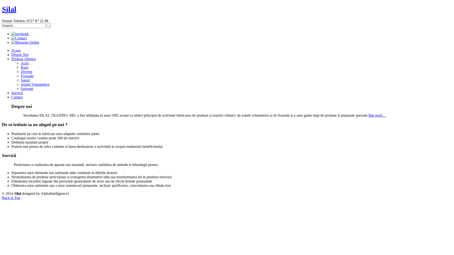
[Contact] (19, 38)
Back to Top (11, 198)
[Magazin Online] (25, 42)
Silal (9, 9)
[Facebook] (20, 34)
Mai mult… (376, 115)
